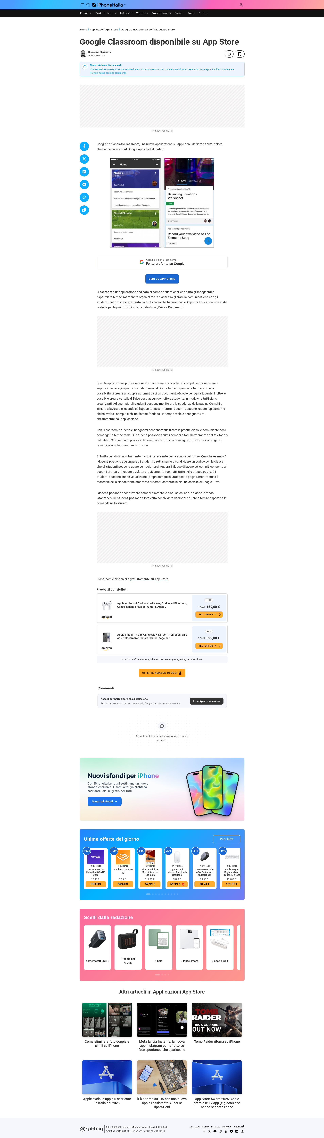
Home (83, 29)
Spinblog (125, 1127)
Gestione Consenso (154, 1130)
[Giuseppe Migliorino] (83, 54)
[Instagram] (220, 1131)
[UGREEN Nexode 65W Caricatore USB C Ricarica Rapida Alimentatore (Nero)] (204, 856)
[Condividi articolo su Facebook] (84, 146)
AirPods (125, 13)
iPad (98, 13)
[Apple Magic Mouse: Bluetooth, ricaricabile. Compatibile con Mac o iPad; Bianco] (177, 856)
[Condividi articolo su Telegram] (84, 184)
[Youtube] (215, 1131)
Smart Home (160, 13)
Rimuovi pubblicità (162, 130)
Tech (191, 13)
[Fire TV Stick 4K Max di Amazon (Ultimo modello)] (150, 856)
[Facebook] (204, 1131)
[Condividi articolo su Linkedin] (84, 171)
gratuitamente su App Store (149, 579)
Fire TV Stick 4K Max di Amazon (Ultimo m (150, 872)
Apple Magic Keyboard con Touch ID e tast (232, 872)
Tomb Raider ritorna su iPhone (217, 1041)
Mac (110, 13)
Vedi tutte (226, 839)
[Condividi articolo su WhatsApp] (84, 197)
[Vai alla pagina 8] (171, 894)
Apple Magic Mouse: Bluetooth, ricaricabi (177, 872)
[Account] (241, 4)
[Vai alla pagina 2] (153, 894)
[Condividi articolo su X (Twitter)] (84, 159)
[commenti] (229, 54)
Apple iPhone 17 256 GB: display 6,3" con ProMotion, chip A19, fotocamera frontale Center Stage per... (152, 636)
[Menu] (82, 5)
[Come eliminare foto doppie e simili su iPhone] (107, 1020)
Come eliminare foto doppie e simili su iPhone (107, 1043)
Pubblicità (238, 1126)
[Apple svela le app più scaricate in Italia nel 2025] (107, 1077)
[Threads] (226, 1131)
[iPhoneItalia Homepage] (107, 5)
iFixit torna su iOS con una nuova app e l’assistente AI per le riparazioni (162, 1103)
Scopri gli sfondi (102, 801)
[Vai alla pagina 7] (168, 894)
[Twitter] (209, 1131)
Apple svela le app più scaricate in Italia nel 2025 (107, 1101)
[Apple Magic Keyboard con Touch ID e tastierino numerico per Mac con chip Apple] (232, 856)
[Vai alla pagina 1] (148, 894)
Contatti (207, 1126)
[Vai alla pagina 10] (177, 894)
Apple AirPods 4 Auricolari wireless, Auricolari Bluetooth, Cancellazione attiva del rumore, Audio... (152, 605)
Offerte (203, 13)
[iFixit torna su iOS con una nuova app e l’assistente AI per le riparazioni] (162, 1077)
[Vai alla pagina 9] (174, 894)
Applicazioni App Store (104, 29)
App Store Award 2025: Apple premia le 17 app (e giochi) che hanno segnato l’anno (217, 1103)
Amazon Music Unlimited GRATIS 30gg (95, 872)
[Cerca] (88, 5)
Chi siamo (195, 1126)
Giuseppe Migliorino (99, 52)
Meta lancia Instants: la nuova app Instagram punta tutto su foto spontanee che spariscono (162, 1045)
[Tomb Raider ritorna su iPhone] (217, 1020)
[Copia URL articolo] (84, 210)
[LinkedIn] (237, 1131)
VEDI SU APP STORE (162, 278)
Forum (179, 13)
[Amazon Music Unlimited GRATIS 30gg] (96, 856)
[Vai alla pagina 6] (165, 894)
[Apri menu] (125, 4)
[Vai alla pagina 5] (162, 894)
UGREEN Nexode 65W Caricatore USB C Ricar (205, 872)
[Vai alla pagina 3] (156, 894)
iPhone (84, 13)
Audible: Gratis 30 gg (123, 871)
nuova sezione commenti (112, 72)
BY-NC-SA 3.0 (135, 1130)
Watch (140, 13)
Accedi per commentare (206, 701)
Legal (217, 1126)
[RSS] (242, 1131)
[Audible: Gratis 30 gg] (123, 856)
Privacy (226, 1126)
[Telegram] (231, 1131)
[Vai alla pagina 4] (159, 894)
